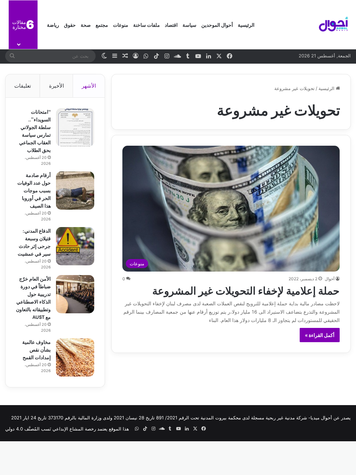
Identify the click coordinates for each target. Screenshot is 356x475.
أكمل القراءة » (319, 335)
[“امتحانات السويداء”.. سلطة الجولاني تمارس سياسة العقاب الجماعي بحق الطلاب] (75, 127)
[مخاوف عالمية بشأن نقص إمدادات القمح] (75, 357)
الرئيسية (246, 24)
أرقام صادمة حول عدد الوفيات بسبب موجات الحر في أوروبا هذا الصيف (34, 190)
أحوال (329, 278)
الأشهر (89, 85)
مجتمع (102, 24)
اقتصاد (171, 24)
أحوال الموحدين (217, 24)
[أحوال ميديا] (333, 24)
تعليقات (22, 85)
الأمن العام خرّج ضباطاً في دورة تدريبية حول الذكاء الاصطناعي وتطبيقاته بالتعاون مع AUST (33, 297)
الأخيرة (56, 85)
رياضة (53, 24)
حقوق (70, 24)
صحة (86, 24)
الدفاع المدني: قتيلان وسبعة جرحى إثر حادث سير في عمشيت (34, 242)
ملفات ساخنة (146, 24)
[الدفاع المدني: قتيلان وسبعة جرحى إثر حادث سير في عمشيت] (75, 246)
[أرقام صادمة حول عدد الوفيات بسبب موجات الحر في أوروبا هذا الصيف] (75, 190)
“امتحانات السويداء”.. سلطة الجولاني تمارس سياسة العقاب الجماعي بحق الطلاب (35, 130)
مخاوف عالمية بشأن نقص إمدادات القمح (36, 349)
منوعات (120, 24)
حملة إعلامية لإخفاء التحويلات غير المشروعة (246, 289)
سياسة (189, 24)
